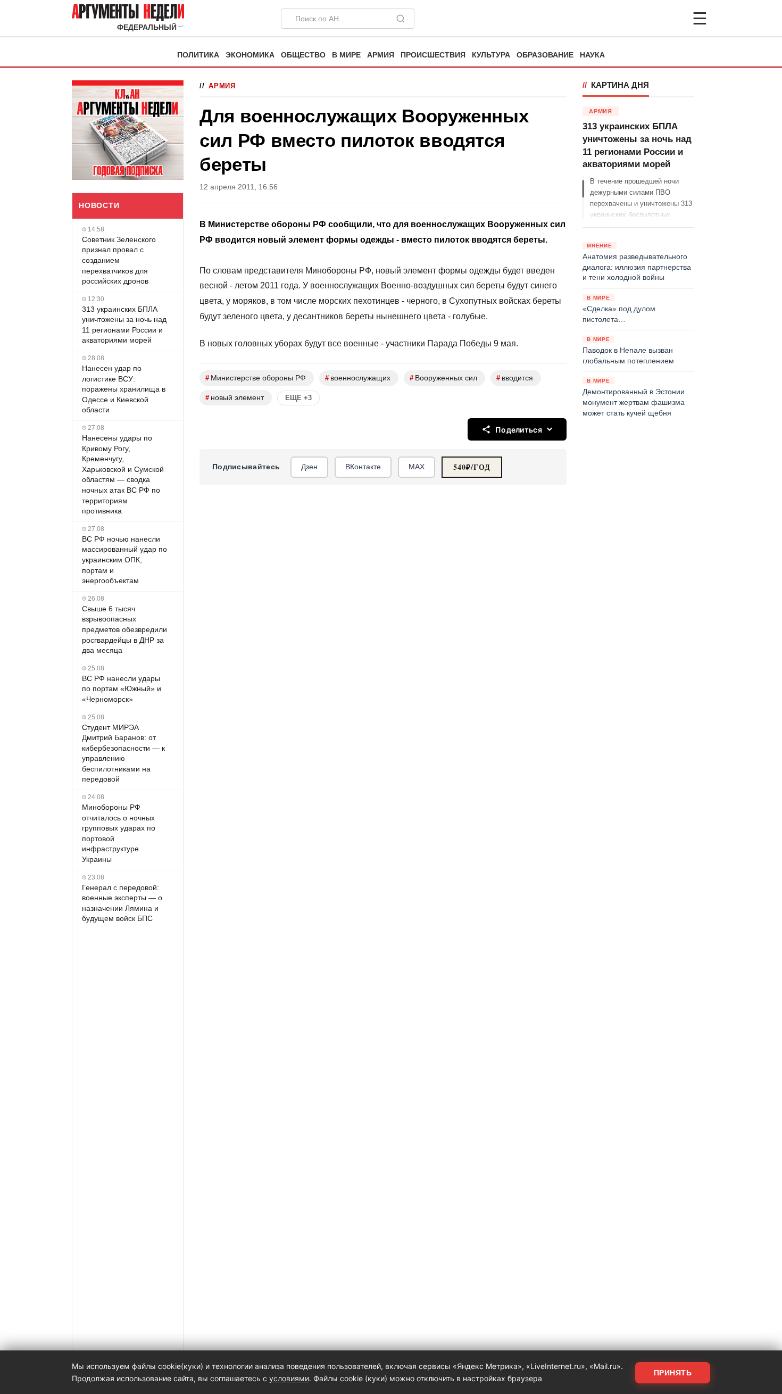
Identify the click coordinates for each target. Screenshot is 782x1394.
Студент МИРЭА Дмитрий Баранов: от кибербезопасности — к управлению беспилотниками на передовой (123, 753)
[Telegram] (644, 18)
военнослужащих (357, 378)
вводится (514, 378)
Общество (303, 55)
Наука (592, 55)
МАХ (417, 466)
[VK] (670, 18)
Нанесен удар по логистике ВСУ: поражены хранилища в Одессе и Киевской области (123, 389)
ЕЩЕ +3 (298, 398)
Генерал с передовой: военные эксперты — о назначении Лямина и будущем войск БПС (122, 903)
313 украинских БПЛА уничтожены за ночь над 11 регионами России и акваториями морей (124, 325)
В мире (346, 55)
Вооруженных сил (443, 378)
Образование (545, 55)
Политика (198, 55)
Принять (673, 1372)
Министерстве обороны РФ (255, 378)
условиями (289, 1378)
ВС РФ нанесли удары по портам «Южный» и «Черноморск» (121, 688)
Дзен (309, 466)
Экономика (250, 55)
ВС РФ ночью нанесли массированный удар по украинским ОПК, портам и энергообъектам (124, 560)
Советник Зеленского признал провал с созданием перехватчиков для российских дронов (119, 260)
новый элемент (234, 398)
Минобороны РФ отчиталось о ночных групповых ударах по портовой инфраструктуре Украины (118, 833)
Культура (491, 55)
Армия (380, 55)
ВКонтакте (363, 466)
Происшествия (433, 55)
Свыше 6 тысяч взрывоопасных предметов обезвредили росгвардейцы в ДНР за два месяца (124, 629)
